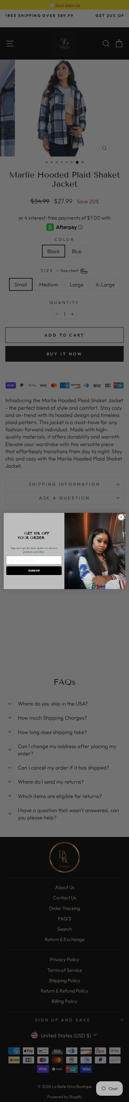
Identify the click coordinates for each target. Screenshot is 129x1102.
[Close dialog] (121, 517)
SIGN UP (33, 570)
